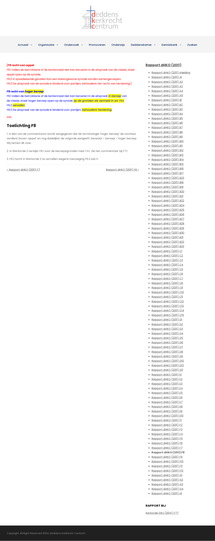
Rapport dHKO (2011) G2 (167, 480)
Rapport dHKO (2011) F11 (167, 466)
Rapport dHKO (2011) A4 (167, 91)
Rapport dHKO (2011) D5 (167, 338)
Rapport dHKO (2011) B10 (168, 141)
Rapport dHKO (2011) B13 (167, 155)
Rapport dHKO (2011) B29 (168, 228)
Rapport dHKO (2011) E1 (167, 375)
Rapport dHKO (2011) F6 (167, 443)
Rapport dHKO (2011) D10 (168, 361)
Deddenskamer (141, 45)
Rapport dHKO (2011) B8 (167, 132)
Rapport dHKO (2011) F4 (167, 434)
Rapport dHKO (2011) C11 (167, 297)
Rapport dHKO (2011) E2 (167, 379)
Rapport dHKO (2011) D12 (168, 365)
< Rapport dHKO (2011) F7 (23, 170)
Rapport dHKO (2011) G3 (167, 484)
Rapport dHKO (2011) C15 (168, 315)
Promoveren (97, 45)
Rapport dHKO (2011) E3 (167, 384)
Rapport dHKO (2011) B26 (168, 214)
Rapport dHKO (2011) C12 (168, 301)
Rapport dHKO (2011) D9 (167, 356)
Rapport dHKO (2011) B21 (167, 196)
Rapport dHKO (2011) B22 (168, 201)
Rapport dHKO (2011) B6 (167, 123)
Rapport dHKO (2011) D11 (167, 370)
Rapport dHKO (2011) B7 (167, 127)
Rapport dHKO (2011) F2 (167, 425)
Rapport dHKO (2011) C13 (168, 306)
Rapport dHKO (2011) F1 (167, 420)
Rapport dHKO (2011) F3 (167, 429)
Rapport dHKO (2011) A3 (167, 86)
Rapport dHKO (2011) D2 (167, 324)
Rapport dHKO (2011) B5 (167, 118)
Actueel (23, 45)
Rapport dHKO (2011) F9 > (122, 170)
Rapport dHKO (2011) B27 (168, 219)
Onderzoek (71, 45)
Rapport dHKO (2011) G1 (167, 475)
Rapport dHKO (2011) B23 (168, 178)
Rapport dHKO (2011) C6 (167, 274)
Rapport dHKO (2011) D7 (167, 347)
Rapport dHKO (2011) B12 (167, 150)
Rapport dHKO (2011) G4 (167, 489)
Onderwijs (118, 45)
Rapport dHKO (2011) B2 (167, 105)
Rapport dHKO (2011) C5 (167, 269)
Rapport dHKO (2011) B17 (168, 173)
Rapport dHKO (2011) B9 (167, 137)
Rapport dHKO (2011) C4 (167, 265)
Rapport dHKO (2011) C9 (167, 288)
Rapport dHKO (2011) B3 (167, 109)
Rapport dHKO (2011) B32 (168, 242)
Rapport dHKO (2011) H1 (167, 493)
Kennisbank (169, 45)
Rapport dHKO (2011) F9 (167, 457)
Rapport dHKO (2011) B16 (168, 169)
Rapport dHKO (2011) (163, 65)
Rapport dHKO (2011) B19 (167, 187)
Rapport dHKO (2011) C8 (167, 283)
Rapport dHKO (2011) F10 (167, 461)
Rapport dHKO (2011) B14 (168, 160)
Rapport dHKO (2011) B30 (168, 233)
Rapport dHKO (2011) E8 (167, 407)
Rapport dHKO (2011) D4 (167, 333)
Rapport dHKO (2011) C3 (167, 260)
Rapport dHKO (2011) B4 (167, 114)
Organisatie (46, 45)
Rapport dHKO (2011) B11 (167, 146)
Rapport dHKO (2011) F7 (167, 448)
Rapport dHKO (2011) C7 (167, 279)
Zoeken (192, 45)
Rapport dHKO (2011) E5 (167, 393)
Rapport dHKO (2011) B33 (168, 246)
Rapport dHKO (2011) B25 (168, 210)
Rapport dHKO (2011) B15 (168, 164)
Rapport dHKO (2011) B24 (168, 205)
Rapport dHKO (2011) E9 (167, 411)
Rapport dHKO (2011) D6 (167, 342)
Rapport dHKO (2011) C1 (167, 251)
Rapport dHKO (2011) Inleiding (171, 73)
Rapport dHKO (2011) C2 (167, 256)
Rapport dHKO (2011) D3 (167, 329)
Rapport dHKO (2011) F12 (167, 471)
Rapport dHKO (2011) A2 (167, 82)
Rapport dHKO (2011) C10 (168, 292)
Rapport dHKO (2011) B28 (168, 223)
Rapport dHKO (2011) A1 (167, 77)
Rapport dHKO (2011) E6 (167, 397)
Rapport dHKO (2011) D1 (167, 320)
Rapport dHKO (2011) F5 (167, 439)
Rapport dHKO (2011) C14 (168, 310)
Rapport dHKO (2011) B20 (168, 192)
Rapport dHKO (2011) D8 (167, 352)
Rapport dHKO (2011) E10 (167, 416)
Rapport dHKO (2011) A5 (167, 95)
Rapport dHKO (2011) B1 (167, 100)
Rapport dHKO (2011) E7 (167, 402)
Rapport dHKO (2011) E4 (167, 388)
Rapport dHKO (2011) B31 (167, 237)
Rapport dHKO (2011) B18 (168, 182)
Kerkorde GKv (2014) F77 (162, 513)
